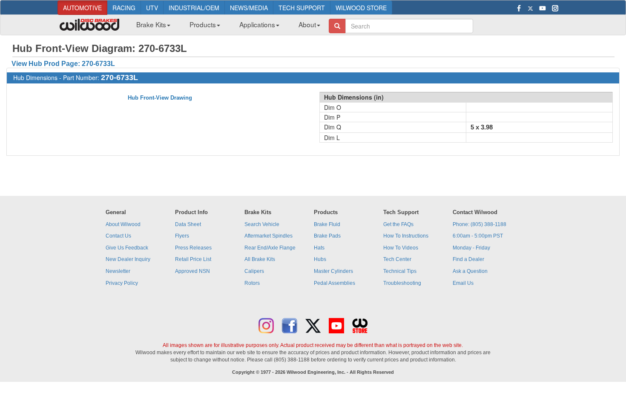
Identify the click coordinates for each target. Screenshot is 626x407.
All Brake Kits (259, 259)
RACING (123, 7)
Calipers (254, 271)
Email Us (463, 283)
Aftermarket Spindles (268, 236)
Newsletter (118, 271)
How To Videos (400, 248)
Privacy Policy (122, 283)
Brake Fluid (327, 224)
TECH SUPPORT (302, 7)
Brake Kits (151, 24)
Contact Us (118, 236)
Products (203, 24)
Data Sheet (188, 224)
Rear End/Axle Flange (270, 248)
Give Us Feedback (127, 248)
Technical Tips (399, 271)
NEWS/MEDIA (249, 7)
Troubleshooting (402, 283)
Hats (319, 248)
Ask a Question (470, 271)
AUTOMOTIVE (82, 7)
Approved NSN (192, 271)
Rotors (252, 283)
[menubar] (225, 27)
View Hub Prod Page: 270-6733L (63, 63)
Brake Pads (327, 236)
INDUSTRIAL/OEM (194, 7)
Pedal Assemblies (334, 283)
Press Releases (193, 248)
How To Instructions (405, 236)
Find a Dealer (468, 259)
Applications (257, 24)
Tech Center (397, 259)
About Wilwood (123, 224)
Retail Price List (193, 259)
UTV (152, 7)
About (307, 24)
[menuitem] (150, 27)
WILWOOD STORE (361, 7)
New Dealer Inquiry (128, 259)
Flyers (182, 236)
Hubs (320, 259)
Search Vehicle (261, 224)
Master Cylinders (333, 271)
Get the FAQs (398, 224)
